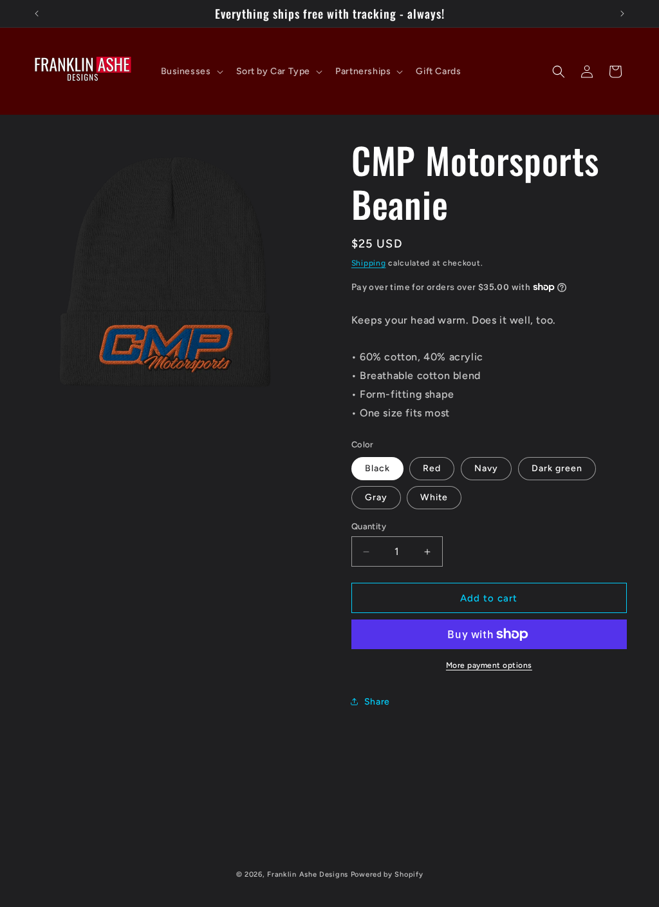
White (434, 497)
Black (377, 468)
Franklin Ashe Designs (307, 874)
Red (432, 468)
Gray (376, 497)
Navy (486, 468)
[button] (190, 71)
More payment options (489, 665)
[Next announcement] (622, 13)
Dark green (557, 468)
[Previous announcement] (37, 13)
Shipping (368, 263)
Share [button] (377, 701)
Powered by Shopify (387, 874)
